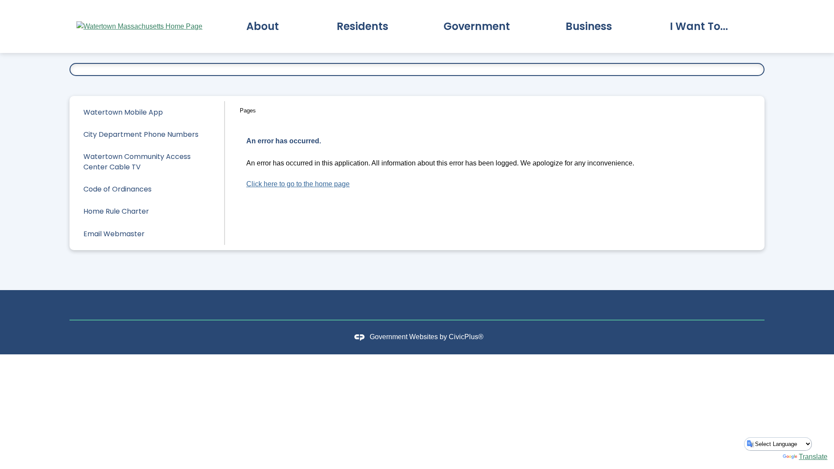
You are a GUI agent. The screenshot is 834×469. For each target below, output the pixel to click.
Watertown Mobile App (123, 112)
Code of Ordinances (117, 189)
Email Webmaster (114, 234)
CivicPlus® (466, 336)
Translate (813, 456)
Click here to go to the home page (298, 184)
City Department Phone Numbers (141, 134)
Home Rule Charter (116, 211)
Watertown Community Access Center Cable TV (137, 162)
